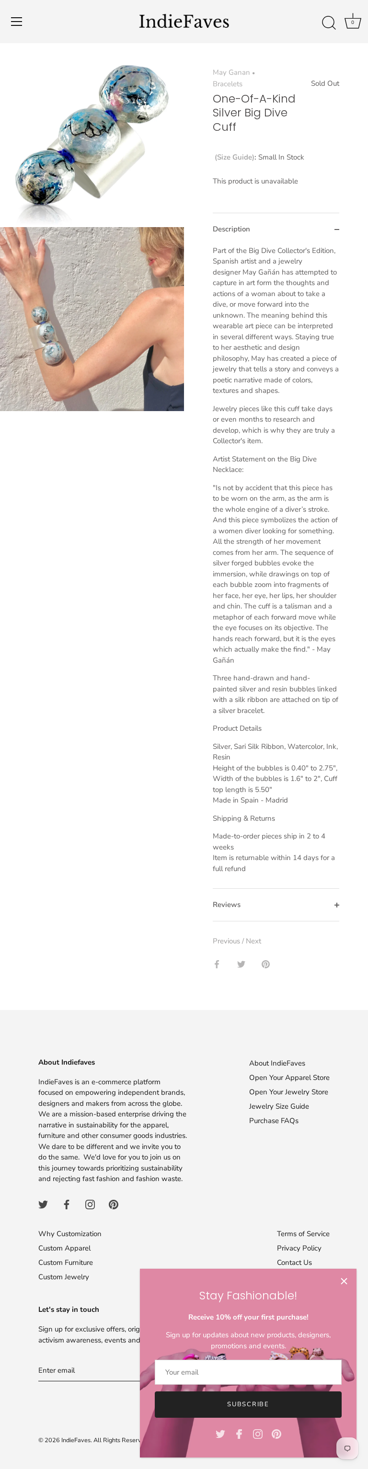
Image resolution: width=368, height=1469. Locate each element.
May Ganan (231, 72)
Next (253, 941)
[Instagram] (258, 1433)
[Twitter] (220, 1433)
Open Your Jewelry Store (288, 1092)
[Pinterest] (276, 1433)
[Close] (344, 1281)
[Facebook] (239, 1433)
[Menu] (16, 21)
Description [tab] (231, 229)
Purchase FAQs (274, 1120)
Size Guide (234, 157)
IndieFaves (76, 1440)
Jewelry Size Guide (279, 1106)
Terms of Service (303, 1234)
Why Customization (70, 1234)
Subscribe (248, 1404)
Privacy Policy (299, 1248)
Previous (227, 941)
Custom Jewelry (63, 1277)
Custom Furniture (65, 1262)
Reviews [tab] (227, 904)
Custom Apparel (64, 1248)
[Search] (328, 23)
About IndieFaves (277, 1063)
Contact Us (294, 1262)
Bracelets (227, 84)
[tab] (276, 567)
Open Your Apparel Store (289, 1077)
